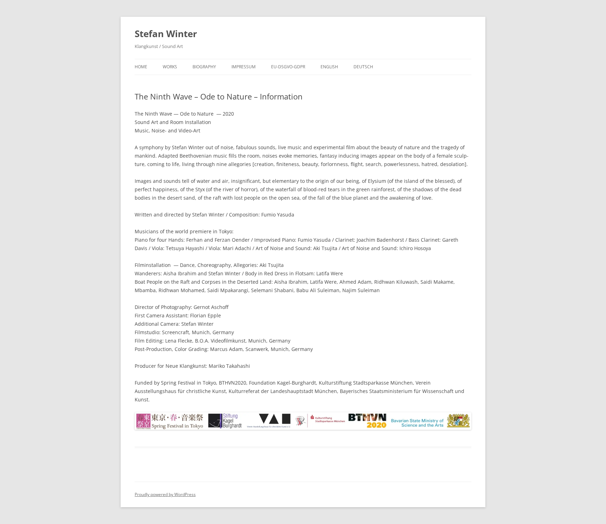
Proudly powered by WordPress (165, 494)
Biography (204, 67)
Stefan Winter (166, 33)
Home (141, 67)
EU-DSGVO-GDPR (288, 67)
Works (170, 67)
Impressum (243, 67)
